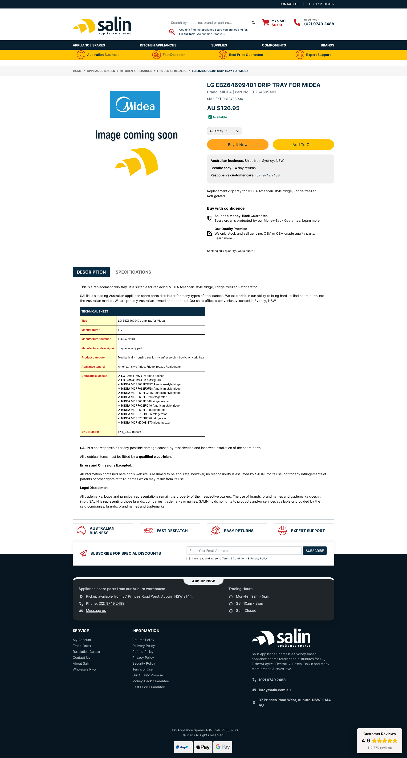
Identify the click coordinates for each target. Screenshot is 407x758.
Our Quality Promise (147, 675)
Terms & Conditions (234, 558)
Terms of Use (142, 669)
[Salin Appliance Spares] (102, 38)
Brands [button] (327, 45)
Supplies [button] (219, 45)
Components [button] (274, 45)
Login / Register (320, 4)
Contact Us (81, 657)
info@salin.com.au (275, 690)
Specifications (133, 272)
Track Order (82, 646)
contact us (289, 4)
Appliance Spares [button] (89, 45)
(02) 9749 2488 (319, 23)
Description (91, 272)
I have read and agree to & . (229, 558)
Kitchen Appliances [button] (158, 45)
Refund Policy (143, 652)
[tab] (91, 272)
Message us (96, 610)
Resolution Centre (86, 652)
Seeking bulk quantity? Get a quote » (231, 251)
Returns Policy (143, 640)
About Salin (81, 663)
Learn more (311, 220)
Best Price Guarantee (148, 687)
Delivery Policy (143, 646)
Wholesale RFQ (84, 669)
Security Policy (143, 663)
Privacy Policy (259, 558)
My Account (82, 640)
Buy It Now (238, 144)
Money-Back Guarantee (150, 681)
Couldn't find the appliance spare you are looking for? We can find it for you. (213, 32)
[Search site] (253, 22)
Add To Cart (304, 144)
